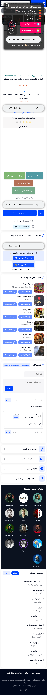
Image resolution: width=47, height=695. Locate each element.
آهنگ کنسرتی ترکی (14, 176)
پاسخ (8, 400)
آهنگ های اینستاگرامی (28, 458)
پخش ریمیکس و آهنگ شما (17, 673)
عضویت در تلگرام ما (29, 24)
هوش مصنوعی (34, 176)
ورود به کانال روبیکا (25, 265)
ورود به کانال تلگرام (25, 258)
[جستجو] (2, 3)
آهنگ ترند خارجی (23, 183)
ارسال (9, 388)
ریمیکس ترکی (32, 468)
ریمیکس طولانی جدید (23, 190)
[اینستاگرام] (21, 690)
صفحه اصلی (35, 673)
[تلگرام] (26, 690)
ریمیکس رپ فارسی (29, 449)
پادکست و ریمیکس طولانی (26, 478)
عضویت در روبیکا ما (29, 30)
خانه (27, 226)
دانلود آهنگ (8, 292)
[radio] (30, 123)
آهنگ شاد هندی (20, 226)
